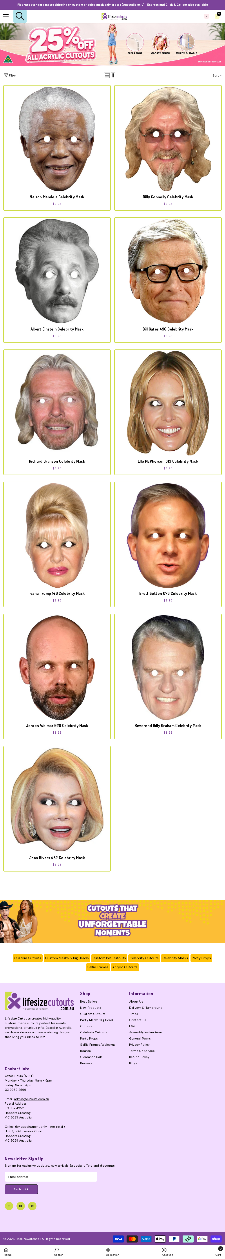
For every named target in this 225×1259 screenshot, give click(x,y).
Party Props (201, 958)
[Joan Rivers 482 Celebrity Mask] (57, 799)
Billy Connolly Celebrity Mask (168, 196)
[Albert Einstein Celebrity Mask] (57, 271)
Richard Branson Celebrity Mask (57, 461)
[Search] (20, 16)
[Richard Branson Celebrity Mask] (57, 403)
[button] (107, 75)
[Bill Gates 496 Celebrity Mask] (168, 271)
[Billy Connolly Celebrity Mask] (168, 139)
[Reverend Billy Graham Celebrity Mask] (168, 667)
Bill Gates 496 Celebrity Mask (168, 329)
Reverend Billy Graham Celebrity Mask (168, 725)
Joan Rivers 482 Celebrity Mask (57, 857)
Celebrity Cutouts (144, 958)
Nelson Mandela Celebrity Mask (57, 196)
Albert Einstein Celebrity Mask (57, 329)
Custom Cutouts (27, 958)
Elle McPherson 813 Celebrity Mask (168, 461)
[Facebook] (9, 1206)
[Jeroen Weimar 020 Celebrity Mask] (57, 667)
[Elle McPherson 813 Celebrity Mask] (168, 403)
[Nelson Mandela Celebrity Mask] (57, 139)
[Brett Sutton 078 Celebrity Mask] (168, 535)
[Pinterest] (32, 1206)
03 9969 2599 (15, 1090)
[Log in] (206, 16)
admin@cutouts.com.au (31, 1099)
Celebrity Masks (175, 958)
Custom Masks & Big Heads (67, 958)
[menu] (6, 16)
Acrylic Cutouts (125, 967)
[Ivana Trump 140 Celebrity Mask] (57, 535)
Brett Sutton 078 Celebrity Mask (168, 593)
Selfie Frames (98, 967)
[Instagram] (20, 1206)
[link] (112, 921)
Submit (21, 1189)
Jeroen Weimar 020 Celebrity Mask (57, 725)
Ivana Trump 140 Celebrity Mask (57, 593)
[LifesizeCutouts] (112, 44)
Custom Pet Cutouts (109, 958)
